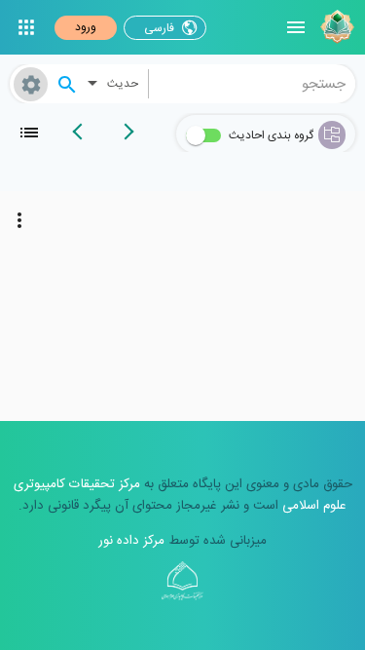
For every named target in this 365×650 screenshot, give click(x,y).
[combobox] (252, 83)
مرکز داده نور (131, 541)
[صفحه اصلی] (334, 27)
